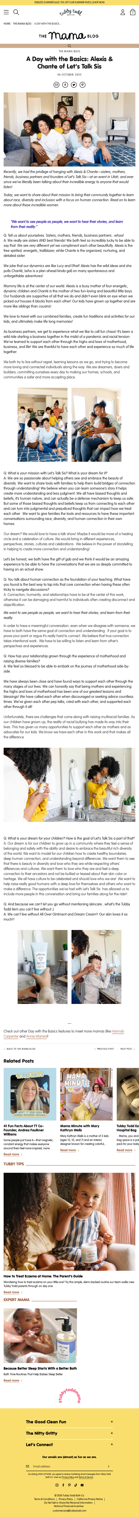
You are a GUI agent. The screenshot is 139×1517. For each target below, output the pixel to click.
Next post (126, 1049)
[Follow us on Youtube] (82, 1485)
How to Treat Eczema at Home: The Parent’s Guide (43, 1276)
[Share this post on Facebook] (65, 85)
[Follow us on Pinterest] (69, 1485)
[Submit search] (69, 46)
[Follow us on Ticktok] (75, 1485)
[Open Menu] (6, 12)
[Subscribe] (108, 1466)
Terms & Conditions (44, 1499)
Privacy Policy (68, 1477)
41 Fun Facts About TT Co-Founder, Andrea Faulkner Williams (24, 1130)
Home (7, 24)
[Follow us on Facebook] (63, 1485)
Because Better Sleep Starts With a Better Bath (40, 1368)
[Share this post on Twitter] (74, 85)
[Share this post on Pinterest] (82, 85)
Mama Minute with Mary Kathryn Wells (79, 1128)
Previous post (105, 1049)
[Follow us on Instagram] (57, 1485)
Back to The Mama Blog (21, 1049)
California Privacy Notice (90, 1499)
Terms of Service (86, 1477)
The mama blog (22, 24)
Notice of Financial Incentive (68, 1506)
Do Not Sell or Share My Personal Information (68, 1503)
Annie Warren (36, 1036)
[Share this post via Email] (56, 85)
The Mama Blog (69, 51)
